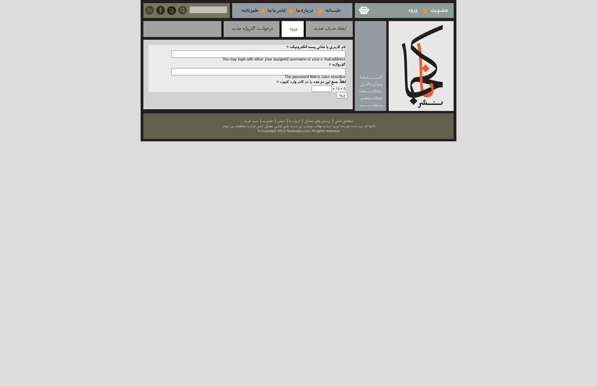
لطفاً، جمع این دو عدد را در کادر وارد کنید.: (310, 82)
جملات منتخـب (371, 98)
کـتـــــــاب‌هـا (371, 77)
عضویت (439, 10)
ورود (413, 10)
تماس (276, 10)
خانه (333, 10)
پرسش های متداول (317, 121)
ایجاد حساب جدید (330, 29)
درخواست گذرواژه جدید (252, 29)
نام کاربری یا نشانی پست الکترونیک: (315, 47)
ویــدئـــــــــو (371, 105)
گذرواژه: (337, 65)
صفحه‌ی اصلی (343, 121)
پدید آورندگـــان (371, 84)
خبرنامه (249, 10)
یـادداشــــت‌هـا (370, 91)
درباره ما (304, 10)
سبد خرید (363, 10)
